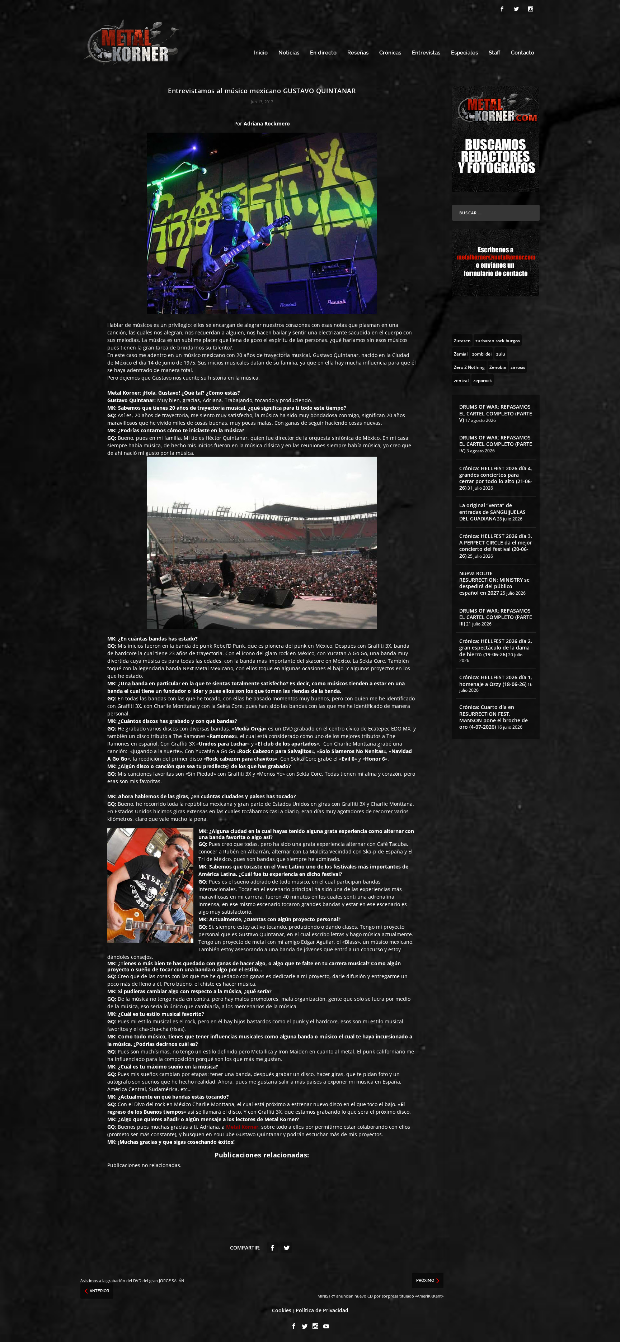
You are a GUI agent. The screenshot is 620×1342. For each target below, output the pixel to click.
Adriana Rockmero (267, 123)
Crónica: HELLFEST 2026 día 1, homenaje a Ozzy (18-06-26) (495, 680)
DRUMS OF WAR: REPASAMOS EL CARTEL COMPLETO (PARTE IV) (495, 444)
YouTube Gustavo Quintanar (247, 1134)
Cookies (281, 1310)
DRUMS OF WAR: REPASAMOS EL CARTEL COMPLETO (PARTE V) (495, 413)
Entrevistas (426, 53)
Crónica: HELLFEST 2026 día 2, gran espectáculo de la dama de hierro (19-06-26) (495, 647)
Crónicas (390, 53)
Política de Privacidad (322, 1310)
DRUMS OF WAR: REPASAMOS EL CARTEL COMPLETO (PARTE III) (495, 617)
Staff (494, 53)
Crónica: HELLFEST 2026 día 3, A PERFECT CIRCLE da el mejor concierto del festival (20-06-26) (495, 546)
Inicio (261, 53)
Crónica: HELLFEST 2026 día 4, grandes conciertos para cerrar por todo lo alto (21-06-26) (495, 478)
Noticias (288, 53)
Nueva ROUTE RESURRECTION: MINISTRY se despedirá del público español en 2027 (494, 583)
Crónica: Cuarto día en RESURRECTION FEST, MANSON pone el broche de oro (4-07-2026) (493, 717)
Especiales (464, 53)
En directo (323, 53)
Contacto (522, 53)
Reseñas (357, 53)
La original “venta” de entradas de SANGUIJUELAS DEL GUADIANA (492, 512)
